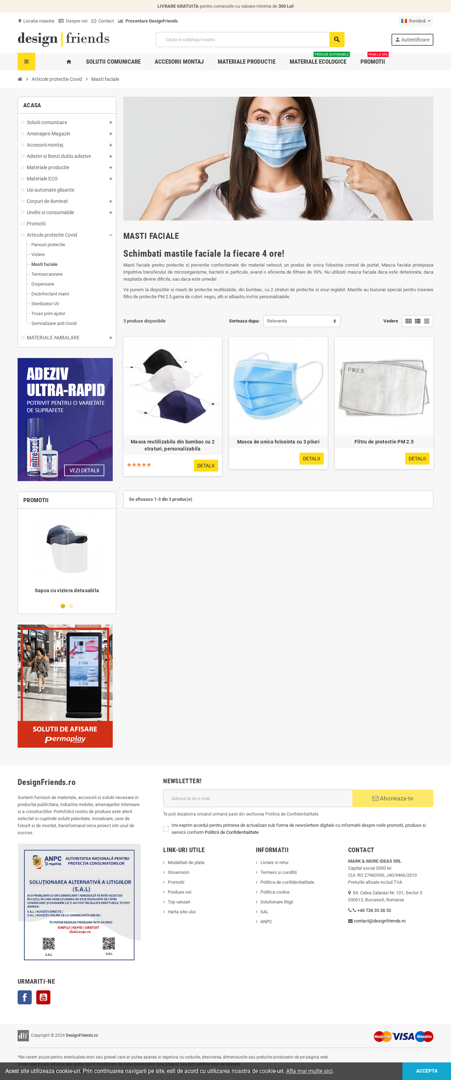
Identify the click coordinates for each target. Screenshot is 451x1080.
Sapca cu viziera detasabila (67, 590)
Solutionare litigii (276, 902)
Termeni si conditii (278, 872)
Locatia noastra (36, 21)
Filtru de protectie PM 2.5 (384, 442)
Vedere (390, 321)
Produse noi (179, 892)
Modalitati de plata (186, 862)
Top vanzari (179, 902)
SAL (264, 911)
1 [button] (63, 606)
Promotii (176, 882)
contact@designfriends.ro (380, 921)
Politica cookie (275, 892)
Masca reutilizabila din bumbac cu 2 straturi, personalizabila (173, 445)
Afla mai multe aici (309, 1071)
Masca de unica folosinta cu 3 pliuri (278, 442)
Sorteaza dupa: (244, 321)
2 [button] (71, 606)
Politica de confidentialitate (287, 882)
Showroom (178, 872)
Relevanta (277, 321)
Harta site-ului (182, 911)
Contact (105, 21)
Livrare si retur (274, 862)
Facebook (25, 997)
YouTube (43, 997)
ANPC (266, 921)
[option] (67, 555)
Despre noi (75, 21)
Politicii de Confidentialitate (232, 832)
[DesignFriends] (63, 39)
